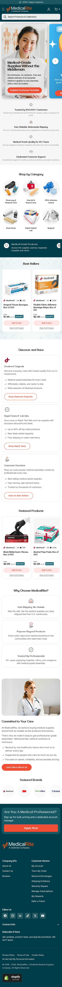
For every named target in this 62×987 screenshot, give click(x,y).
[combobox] (31, 17)
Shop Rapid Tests (17, 446)
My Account (37, 866)
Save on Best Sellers (19, 495)
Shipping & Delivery (41, 881)
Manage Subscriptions (42, 891)
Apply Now (31, 828)
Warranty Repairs (40, 886)
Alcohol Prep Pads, (46, 553)
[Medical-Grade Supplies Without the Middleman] (24, 61)
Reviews (6, 876)
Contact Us (7, 871)
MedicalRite (22, 964)
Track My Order (39, 871)
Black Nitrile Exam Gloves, (15, 553)
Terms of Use (23, 955)
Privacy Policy (8, 955)
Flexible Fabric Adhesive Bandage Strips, (45, 307)
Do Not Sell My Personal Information (18, 959)
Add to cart (16, 323)
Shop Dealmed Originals (21, 396)
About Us (6, 866)
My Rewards (37, 896)
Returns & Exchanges (42, 876)
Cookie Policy (38, 955)
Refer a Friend (38, 901)
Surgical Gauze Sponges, (15, 306)
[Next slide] (55, 61)
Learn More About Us (16, 767)
